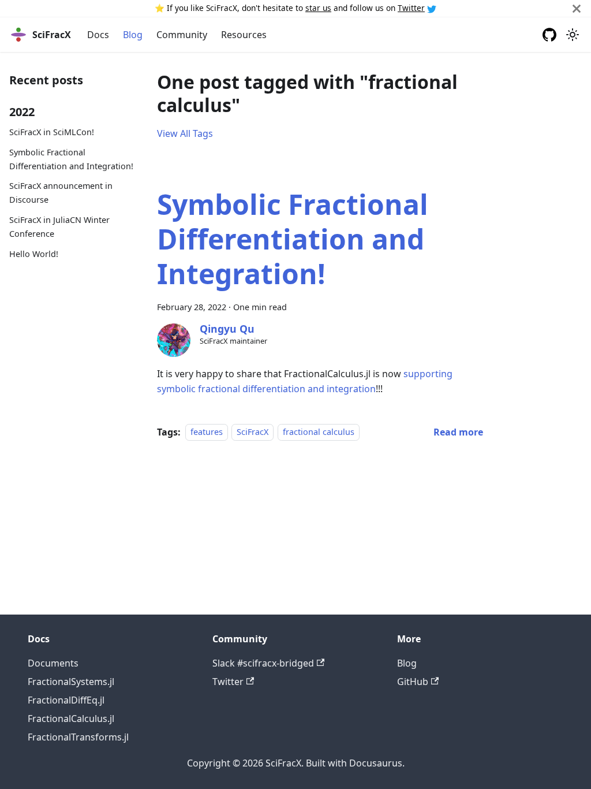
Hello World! (33, 253)
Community (181, 34)
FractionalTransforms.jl (78, 737)
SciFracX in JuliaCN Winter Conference (59, 226)
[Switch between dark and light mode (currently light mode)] (572, 34)
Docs (98, 34)
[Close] (576, 8)
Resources (244, 34)
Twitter (411, 7)
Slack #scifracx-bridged (263, 663)
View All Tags (185, 133)
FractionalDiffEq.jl (66, 700)
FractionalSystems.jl (71, 681)
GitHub (412, 681)
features (206, 432)
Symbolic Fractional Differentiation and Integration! (71, 159)
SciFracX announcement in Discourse (61, 192)
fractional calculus (318, 432)
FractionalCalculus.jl (71, 718)
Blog (133, 34)
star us (318, 7)
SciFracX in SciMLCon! (51, 131)
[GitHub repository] (549, 34)
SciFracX (252, 432)
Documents (53, 663)
